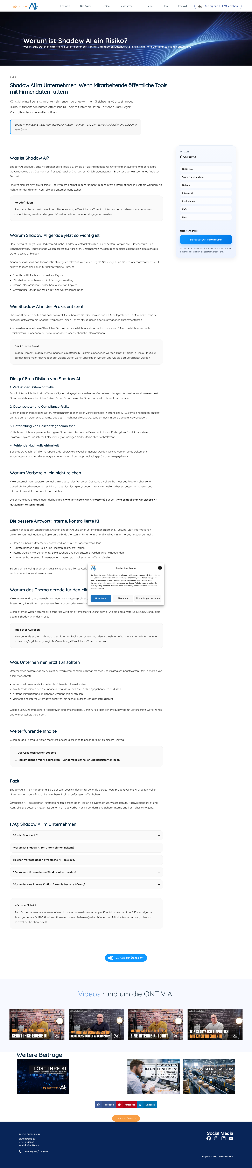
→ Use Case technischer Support (35, 752)
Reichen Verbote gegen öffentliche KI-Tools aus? (44, 860)
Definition (187, 169)
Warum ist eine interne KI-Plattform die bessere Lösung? (49, 884)
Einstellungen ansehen (148, 598)
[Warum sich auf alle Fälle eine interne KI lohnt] (155, 1024)
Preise (149, 6)
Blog (165, 6)
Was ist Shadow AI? (25, 835)
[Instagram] (216, 1138)
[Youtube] (231, 1138)
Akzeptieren (100, 598)
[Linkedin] (223, 1138)
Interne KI (187, 193)
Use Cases (85, 6)
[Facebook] (208, 1138)
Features (65, 6)
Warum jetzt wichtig (193, 177)
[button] (160, 567)
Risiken (186, 185)
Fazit (184, 217)
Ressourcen (126, 6)
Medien (106, 6)
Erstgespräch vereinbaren (206, 239)
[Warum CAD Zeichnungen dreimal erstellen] (36, 1024)
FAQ (184, 209)
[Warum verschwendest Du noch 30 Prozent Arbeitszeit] (96, 1024)
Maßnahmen (188, 201)
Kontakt (182, 6)
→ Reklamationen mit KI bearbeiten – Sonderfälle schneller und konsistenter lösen (67, 759)
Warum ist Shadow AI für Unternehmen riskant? (43, 847)
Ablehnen (123, 598)
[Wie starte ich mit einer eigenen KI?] (215, 1024)
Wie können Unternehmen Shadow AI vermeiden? (44, 872)
